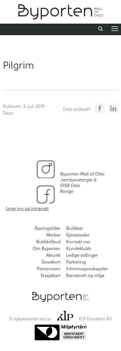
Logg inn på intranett (27, 208)
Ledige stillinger (82, 255)
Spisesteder (77, 235)
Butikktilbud (48, 241)
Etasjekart (50, 275)
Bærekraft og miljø (85, 275)
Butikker (74, 228)
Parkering (76, 262)
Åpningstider (47, 228)
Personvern (48, 268)
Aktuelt (53, 255)
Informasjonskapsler (87, 268)
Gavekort (50, 262)
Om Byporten (46, 248)
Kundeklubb (78, 248)
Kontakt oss (78, 241)
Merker (53, 235)
